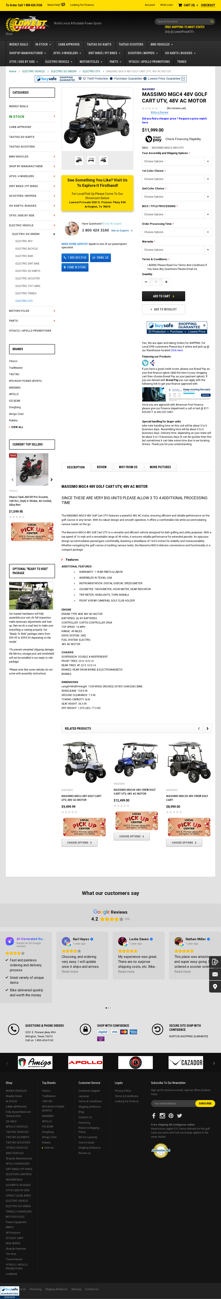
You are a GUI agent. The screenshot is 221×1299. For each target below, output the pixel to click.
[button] (9, 1292)
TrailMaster (16, 367)
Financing (84, 1122)
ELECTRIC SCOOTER (28, 278)
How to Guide (86, 1142)
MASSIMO (15, 387)
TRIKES (181, 61)
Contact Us (85, 1117)
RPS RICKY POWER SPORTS (25, 381)
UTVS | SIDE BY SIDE (22, 61)
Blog (81, 1111)
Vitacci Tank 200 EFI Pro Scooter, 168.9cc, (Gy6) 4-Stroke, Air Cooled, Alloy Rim (30, 501)
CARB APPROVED (69, 44)
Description (76, 467)
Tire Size (11, 1253)
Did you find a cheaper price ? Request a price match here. (174, 120)
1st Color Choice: (153, 170)
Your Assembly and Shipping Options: (165, 153)
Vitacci (13, 361)
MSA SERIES (13, 1243)
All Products (13, 1232)
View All (17, 427)
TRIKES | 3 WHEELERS (19, 1211)
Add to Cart (162, 296)
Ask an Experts (120, 230)
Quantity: (147, 274)
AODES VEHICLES (16, 1090)
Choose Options (77, 842)
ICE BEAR (14, 400)
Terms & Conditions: (155, 259)
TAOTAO (14, 374)
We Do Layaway (88, 1137)
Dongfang (15, 407)
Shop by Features (16, 1248)
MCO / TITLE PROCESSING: (159, 206)
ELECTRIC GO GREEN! (64, 71)
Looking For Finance (82, 4)
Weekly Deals (18, 44)
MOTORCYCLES (89, 61)
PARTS (114, 61)
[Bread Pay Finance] (145, 362)
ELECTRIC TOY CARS (28, 286)
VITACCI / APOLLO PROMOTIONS (149, 61)
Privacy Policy (123, 1090)
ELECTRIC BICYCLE (27, 248)
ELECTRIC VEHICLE (57, 61)
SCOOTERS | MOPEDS (141, 53)
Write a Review (159, 112)
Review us (85, 1153)
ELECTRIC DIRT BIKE (27, 263)
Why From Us (128, 467)
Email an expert (112, 223)
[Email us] (215, 974)
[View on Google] (66, 941)
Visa (114, 1032)
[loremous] (35, 1062)
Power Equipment (16, 1222)
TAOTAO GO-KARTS (99, 44)
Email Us (103, 257)
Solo (100, 1038)
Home (12, 71)
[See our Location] (215, 986)
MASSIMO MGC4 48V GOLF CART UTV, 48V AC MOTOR (138, 71)
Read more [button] (70, 972)
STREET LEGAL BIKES (18, 1195)
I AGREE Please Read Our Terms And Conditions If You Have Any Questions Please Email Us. (177, 267)
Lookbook (11, 1273)
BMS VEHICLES (160, 44)
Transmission (14, 1259)
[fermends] (186, 1062)
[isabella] (85, 1062)
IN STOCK (41, 44)
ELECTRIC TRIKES (26, 293)
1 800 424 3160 (95, 230)
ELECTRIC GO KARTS (28, 270)
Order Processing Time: (157, 223)
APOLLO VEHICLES (17, 1126)
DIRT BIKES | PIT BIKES (102, 53)
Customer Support (89, 1090)
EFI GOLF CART (15, 1238)
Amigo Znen (16, 414)
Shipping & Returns (90, 1106)
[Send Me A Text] (215, 962)
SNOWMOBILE (14, 1179)
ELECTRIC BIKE (24, 256)
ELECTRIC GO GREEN (18, 1206)
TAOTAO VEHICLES (17, 1132)
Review (102, 467)
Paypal (103, 1032)
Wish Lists (166, 4)
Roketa (13, 420)
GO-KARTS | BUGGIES (178, 53)
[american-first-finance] (152, 362)
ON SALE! (11, 1121)
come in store (76, 267)
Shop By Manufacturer (26, 53)
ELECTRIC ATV (24, 241)
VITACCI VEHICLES (17, 1147)
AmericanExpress (133, 1032)
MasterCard (124, 1032)
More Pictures (160, 467)
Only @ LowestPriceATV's (184, 29)
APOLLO (14, 394)
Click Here (177, 350)
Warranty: (148, 241)
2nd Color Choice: (153, 188)
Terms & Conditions (90, 1101)
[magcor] (135, 1062)
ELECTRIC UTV (91, 71)
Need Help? (54, 4)
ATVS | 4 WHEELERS (65, 53)
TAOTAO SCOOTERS (131, 44)
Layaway (84, 1096)
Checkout (208, 5)
